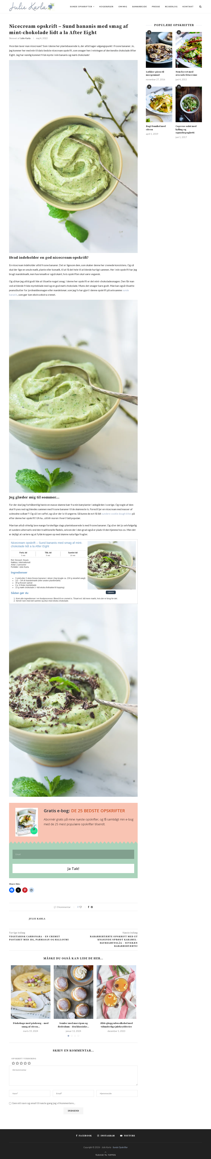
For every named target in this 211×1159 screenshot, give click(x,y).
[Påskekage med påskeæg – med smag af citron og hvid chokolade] (30, 992)
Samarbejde (139, 6)
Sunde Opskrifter (81, 6)
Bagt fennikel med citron (156, 128)
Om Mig (122, 6)
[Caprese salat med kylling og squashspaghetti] (189, 104)
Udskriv (111, 592)
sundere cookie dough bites (117, 513)
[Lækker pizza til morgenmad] (159, 50)
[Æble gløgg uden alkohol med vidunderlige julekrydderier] (116, 992)
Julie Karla (25, 38)
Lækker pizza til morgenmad (155, 73)
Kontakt (188, 6)
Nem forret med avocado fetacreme (186, 73)
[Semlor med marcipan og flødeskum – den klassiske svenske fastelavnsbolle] (73, 992)
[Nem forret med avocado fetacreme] (189, 50)
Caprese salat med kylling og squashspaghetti (186, 129)
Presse (156, 6)
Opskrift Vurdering (23, 1058)
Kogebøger (106, 6)
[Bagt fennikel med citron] (159, 104)
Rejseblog (171, 6)
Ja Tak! (73, 868)
